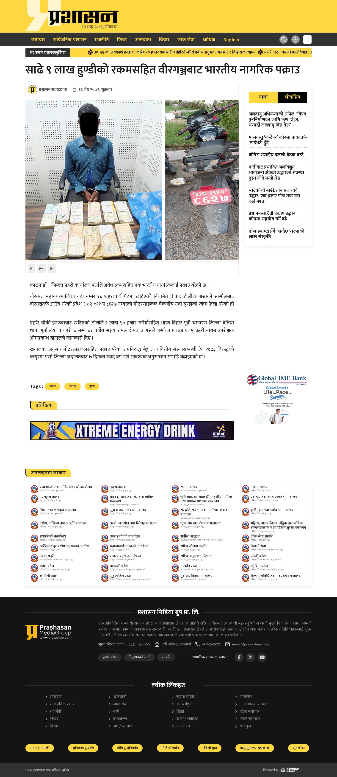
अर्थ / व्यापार (120, 726)
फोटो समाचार (247, 719)
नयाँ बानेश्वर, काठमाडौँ (176, 644)
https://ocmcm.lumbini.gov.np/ (267, 569)
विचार (164, 40)
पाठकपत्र (180, 726)
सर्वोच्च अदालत (190, 536)
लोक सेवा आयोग (262, 536)
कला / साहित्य (184, 719)
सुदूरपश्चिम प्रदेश (120, 576)
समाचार (38, 40)
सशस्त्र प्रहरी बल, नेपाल (125, 556)
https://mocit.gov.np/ (121, 513)
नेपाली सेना (258, 546)
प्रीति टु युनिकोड (127, 748)
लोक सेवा (186, 40)
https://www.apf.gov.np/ (122, 559)
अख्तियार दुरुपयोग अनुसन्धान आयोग (64, 546)
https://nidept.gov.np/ (191, 559)
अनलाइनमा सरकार (251, 704)
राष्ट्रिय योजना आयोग (193, 546)
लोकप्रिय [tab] (292, 97)
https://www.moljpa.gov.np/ (124, 505)
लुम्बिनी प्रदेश (259, 566)
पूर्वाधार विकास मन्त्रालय (196, 576)
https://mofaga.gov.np (192, 505)
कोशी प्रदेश (258, 556)
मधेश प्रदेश (47, 566)
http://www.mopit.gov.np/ (193, 579)
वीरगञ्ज (72, 386)
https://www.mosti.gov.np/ (264, 579)
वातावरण (117, 719)
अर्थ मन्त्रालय (259, 487)
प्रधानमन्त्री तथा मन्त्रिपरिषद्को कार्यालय (66, 487)
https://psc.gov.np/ (260, 540)
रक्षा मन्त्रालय (188, 487)
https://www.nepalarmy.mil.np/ (267, 550)
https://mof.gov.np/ (261, 490)
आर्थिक (208, 40)
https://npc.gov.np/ (190, 550)
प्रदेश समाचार (247, 712)
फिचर (122, 40)
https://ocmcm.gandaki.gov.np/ (196, 569)
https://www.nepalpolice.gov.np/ (56, 559)
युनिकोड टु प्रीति (83, 748)
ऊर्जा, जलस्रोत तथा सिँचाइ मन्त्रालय (133, 523)
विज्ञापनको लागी (139, 657)
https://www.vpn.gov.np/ (122, 540)
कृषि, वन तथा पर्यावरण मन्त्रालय (272, 510)
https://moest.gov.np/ (51, 513)
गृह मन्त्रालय (118, 487)
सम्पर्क (166, 657)
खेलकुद (243, 726)
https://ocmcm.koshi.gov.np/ (266, 559)
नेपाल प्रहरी (47, 556)
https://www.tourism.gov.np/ (195, 518)
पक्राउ (53, 386)
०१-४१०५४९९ (211, 644)
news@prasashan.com (250, 644)
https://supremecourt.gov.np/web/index (201, 540)
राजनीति (101, 40)
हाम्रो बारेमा (110, 657)
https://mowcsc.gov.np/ (263, 531)
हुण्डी (92, 386)
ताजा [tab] (263, 97)
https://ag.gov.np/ (119, 550)
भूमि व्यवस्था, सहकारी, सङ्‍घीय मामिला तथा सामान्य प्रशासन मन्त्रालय (206, 499)
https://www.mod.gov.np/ (193, 490)
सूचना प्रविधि (183, 697)
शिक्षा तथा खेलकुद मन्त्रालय (58, 510)
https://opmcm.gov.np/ (52, 490)
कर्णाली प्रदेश (49, 576)
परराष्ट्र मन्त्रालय (50, 497)
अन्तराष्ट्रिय (181, 704)
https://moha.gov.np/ (121, 490)
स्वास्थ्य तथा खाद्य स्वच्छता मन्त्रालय (274, 497)
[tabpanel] (278, 176)
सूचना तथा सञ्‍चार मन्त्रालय (128, 510)
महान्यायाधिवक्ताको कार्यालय (129, 546)
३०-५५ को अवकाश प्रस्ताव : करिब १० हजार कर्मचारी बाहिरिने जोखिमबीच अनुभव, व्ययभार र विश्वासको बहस (144, 52)
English (231, 40)
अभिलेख (243, 697)
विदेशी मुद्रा (209, 748)
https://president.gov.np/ (53, 540)
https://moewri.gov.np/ (122, 527)
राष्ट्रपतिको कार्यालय (53, 536)
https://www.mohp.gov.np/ (264, 500)
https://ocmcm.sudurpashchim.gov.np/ (130, 579)
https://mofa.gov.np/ (50, 500)
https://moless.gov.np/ (192, 527)
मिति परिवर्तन (170, 748)
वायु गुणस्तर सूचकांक (254, 748)
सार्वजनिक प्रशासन (70, 40)
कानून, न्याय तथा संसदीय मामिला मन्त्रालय (132, 499)
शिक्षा (177, 712)
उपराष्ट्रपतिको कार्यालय (125, 536)
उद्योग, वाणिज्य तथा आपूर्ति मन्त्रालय (63, 523)
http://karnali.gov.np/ (51, 579)
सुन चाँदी (299, 748)
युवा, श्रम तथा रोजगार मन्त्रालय (200, 523)
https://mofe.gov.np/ (261, 513)
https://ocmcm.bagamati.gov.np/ (127, 569)
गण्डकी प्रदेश (188, 566)
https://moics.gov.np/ (51, 527)
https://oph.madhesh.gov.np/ (55, 569)
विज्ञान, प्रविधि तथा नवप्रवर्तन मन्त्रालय (276, 576)
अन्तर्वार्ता (143, 40)
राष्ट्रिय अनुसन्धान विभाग (196, 556)
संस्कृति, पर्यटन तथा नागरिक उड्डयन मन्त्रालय (203, 512)
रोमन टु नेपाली (39, 748)
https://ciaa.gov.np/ (50, 550)
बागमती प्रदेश (119, 566)
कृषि (113, 712)
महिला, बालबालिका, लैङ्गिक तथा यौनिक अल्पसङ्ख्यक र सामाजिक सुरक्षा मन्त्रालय (278, 525)
